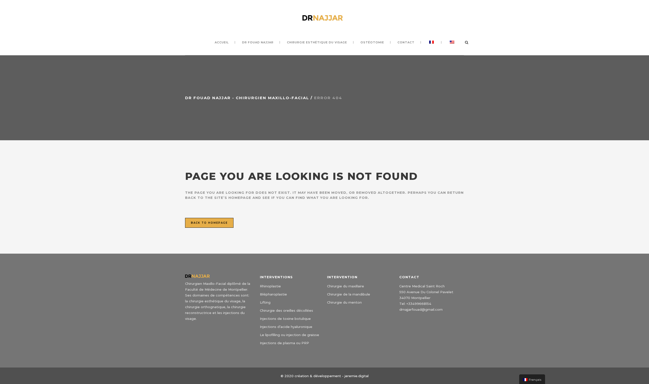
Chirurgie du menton (344, 302)
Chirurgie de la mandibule (348, 294)
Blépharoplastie (273, 294)
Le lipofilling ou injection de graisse (289, 335)
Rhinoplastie (270, 286)
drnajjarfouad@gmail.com (421, 309)
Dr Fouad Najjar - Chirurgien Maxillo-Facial (247, 97)
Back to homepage (209, 222)
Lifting (265, 302)
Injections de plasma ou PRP (284, 343)
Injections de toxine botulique (285, 319)
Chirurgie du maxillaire (345, 286)
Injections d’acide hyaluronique (286, 327)
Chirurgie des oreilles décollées (286, 310)
